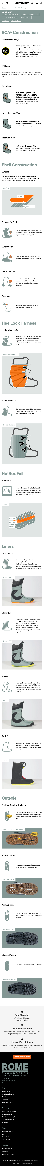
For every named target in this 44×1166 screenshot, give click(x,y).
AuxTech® (5, 1122)
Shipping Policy (25, 1160)
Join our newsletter (22, 1057)
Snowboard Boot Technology (17, 8)
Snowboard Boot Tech (8, 1119)
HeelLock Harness (10, 17)
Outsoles (16, 20)
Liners (5, 20)
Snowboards (6, 1091)
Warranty (5, 1151)
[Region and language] (41, 3)
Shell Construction (30, 14)
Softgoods (5, 1100)
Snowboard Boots (7, 1097)
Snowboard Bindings (8, 1094)
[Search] (7, 3)
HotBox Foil (25, 17)
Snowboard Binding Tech (9, 1117)
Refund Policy (35, 1160)
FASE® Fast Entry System (9, 1111)
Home (4, 8)
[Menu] (2, 3)
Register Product (7, 1148)
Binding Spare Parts (8, 1154)
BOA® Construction (10, 14)
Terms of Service (26, 1163)
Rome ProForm (6, 1137)
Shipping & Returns (7, 1131)
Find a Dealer (6, 1140)
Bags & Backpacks (7, 1102)
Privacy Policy (16, 1163)
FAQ (3, 1134)
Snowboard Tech (7, 1114)
